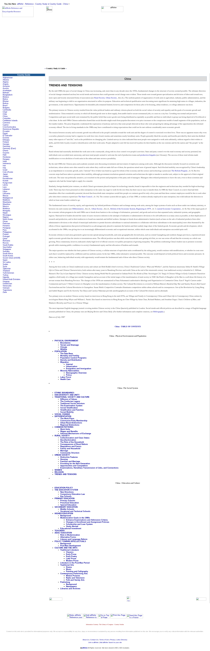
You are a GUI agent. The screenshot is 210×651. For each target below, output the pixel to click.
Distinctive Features (69, 457)
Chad (5, 112)
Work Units (65, 429)
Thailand (6, 271)
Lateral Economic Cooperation (169, 209)
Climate (63, 347)
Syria (5, 266)
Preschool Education (69, 503)
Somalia (6, 251)
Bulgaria (6, 108)
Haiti (4, 155)
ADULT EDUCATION (63, 533)
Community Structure (69, 453)
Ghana (5, 150)
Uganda (6, 277)
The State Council (85, 197)
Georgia (6, 144)
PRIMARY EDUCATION (64, 498)
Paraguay (7, 228)
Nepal (5, 213)
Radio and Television (75, 578)
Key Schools (65, 496)
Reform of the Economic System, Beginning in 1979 (130, 209)
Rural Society (99, 98)
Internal (69, 364)
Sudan (5, 264)
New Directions (67, 492)
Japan (5, 174)
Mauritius (6, 204)
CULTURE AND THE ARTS (66, 548)
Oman (5, 221)
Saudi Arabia (8, 245)
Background (65, 516)
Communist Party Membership (73, 421)
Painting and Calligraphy (77, 571)
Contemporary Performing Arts (74, 573)
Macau (5, 196)
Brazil (5, 105)
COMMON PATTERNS (64, 427)
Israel (5, 170)
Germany (6, 146)
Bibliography (158, 312)
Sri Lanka (7, 262)
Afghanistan (8, 78)
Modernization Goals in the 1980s (75, 518)
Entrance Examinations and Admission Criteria (87, 520)
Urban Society (111, 98)
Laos (5, 187)
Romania (6, 241)
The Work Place (67, 418)
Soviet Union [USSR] (11, 258)
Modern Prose (72, 561)
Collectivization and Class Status (74, 438)
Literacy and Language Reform (73, 539)
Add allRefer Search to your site (111, 642)
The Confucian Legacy (70, 401)
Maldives (6, 200)
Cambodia (7, 110)
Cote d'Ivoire (8, 172)
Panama (6, 226)
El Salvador (7, 135)
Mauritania (7, 202)
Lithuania (6, 193)
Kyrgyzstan (7, 183)
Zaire (5, 292)
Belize (5, 99)
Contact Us (94, 640)
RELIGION (59, 472)
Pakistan (6, 223)
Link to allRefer (93, 642)
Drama (69, 567)
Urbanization (71, 366)
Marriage (64, 451)
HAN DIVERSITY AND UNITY (67, 395)
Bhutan (6, 101)
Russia (5, 243)
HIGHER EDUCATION (64, 513)
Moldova (6, 208)
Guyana (6, 153)
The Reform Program (179, 171)
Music (68, 569)
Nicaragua (7, 215)
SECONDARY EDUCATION (66, 507)
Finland (6, 142)
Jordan (5, 176)
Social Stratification (69, 408)
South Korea (8, 256)
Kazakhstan (8, 178)
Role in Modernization (70, 535)
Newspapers (71, 586)
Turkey (5, 275)
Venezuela (7, 286)
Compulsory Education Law (72, 494)
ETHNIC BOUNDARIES (64, 393)
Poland (5, 234)
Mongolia (6, 211)
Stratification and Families (72, 410)
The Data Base (66, 353)
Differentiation (78, 209)
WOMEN (58, 470)
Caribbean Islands (10, 120)
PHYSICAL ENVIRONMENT (66, 341)
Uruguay (6, 281)
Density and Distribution (71, 360)
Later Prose (71, 558)
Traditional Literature (69, 550)
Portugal (6, 236)
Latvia (5, 185)
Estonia (6, 138)
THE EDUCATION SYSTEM (66, 490)
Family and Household (70, 448)
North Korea (8, 219)
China (65, 4)
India (5, 161)
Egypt (5, 133)
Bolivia (5, 103)
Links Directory (122, 640)
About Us (86, 640)
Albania (6, 80)
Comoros (6, 123)
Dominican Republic (11, 129)
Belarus (6, 97)
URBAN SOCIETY (62, 455)
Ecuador (6, 131)
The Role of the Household (72, 442)
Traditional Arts (67, 565)
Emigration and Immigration (78, 368)
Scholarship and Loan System (79, 524)
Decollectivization (68, 440)
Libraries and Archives (70, 588)
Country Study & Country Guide (48, 4)
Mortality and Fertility (69, 356)
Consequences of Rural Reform (74, 444)
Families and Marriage (70, 461)
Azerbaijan (7, 90)
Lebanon (6, 189)
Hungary (6, 159)
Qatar (5, 238)
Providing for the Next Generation (75, 463)
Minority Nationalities (69, 371)
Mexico (6, 206)
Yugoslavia (7, 290)
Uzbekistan (7, 284)
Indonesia (7, 163)
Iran (4, 166)
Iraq (4, 168)
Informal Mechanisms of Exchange (75, 433)
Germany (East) (9, 148)
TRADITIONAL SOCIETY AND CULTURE (72, 397)
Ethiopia (6, 140)
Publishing (65, 582)
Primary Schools (67, 501)
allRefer (20, 4)
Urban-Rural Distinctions (71, 423)
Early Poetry (71, 556)
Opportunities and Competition (74, 466)
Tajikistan (7, 268)
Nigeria (5, 217)
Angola (5, 84)
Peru (5, 230)
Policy (69, 375)
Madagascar (8, 198)
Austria (6, 88)
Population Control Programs (73, 358)
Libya (5, 191)
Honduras (7, 157)
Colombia (6, 118)
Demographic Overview (76, 373)
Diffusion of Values (68, 399)
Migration (64, 362)
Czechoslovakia (9, 127)
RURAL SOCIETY (62, 436)
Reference (29, 4)
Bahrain (6, 93)
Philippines (7, 232)
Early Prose (71, 554)
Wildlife (63, 349)
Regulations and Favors (70, 446)
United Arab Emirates (11, 279)
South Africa (8, 253)
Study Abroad (72, 526)
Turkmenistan (8, 273)
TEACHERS (60, 531)
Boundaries (65, 343)
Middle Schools (67, 509)
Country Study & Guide (55, 68)
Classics (69, 552)
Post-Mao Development (70, 546)
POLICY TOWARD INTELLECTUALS (70, 541)
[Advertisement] (105, 47)
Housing (64, 459)
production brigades (148, 155)
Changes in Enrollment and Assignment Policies (87, 522)
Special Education (68, 505)
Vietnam (6, 288)
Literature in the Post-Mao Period (75, 563)
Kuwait (5, 181)
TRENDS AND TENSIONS (66, 474)
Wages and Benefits (69, 431)
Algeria (5, 82)
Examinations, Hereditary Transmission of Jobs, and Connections (89, 468)
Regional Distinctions (69, 425)
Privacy (112, 640)
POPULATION (61, 351)
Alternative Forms (68, 537)
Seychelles (7, 247)
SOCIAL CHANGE (62, 414)
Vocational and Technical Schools (75, 511)
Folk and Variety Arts (75, 580)
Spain (5, 260)
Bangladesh (7, 95)
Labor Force (65, 377)
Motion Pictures (73, 576)
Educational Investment (70, 528)
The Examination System (71, 406)
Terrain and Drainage (69, 345)
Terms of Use (104, 640)
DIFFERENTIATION (63, 416)
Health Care (65, 379)
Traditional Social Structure (72, 403)
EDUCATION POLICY (64, 488)
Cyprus (6, 125)
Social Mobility (67, 412)
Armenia (6, 86)
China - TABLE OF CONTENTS (128, 326)
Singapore (7, 249)
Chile (5, 114)
